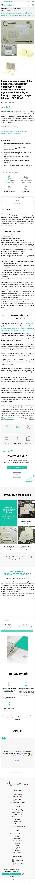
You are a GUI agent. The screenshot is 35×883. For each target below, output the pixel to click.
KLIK (9, 415)
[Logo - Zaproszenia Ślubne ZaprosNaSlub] (7, 4)
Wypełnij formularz (11, 693)
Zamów (30, 1)
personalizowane (28, 323)
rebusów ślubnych (12, 328)
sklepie (7, 690)
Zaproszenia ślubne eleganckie (9, 10)
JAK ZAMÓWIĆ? (17, 203)
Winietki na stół (17, 814)
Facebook (11, 417)
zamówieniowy (17, 834)
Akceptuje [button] (11, 873)
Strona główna (5, 8)
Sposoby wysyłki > (8, 710)
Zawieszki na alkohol (17, 817)
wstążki (22, 327)
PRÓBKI (17, 200)
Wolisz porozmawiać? (11, 133)
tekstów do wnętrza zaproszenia (16, 330)
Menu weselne (17, 821)
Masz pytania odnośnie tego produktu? (14, 131)
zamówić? (17, 838)
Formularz (7, 1)
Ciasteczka (18, 850)
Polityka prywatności (17, 852)
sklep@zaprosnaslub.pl (7, 419)
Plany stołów (17, 819)
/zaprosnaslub (19, 864)
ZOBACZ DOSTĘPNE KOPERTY (17, 467)
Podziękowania (18, 824)
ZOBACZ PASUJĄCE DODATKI (17, 197)
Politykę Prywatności (24, 625)
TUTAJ (20, 263)
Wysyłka (17, 843)
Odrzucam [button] (11, 876)
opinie (30, 165)
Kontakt (17, 836)
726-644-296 (18, 800)
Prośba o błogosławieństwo (17, 826)
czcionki (3, 328)
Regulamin (13, 625)
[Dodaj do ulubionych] (33, 502)
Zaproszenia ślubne (15, 8)
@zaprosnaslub (19, 860)
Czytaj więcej (11, 879)
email (11, 698)
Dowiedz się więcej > (26, 695)
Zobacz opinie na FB (18, 772)
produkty (17, 810)
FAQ (17, 845)
